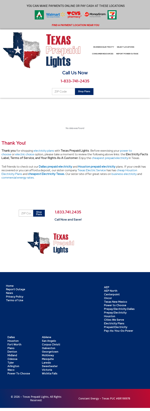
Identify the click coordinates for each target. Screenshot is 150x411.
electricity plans (44, 151)
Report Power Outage (127, 54)
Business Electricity (103, 47)
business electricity (124, 174)
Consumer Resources (102, 54)
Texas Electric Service (91, 170)
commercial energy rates (17, 177)
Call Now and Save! (68, 219)
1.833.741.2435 (68, 212)
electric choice (24, 154)
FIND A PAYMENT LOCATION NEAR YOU (75, 25)
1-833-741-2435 (75, 81)
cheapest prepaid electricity (110, 158)
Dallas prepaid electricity (55, 166)
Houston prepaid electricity (96, 166)
